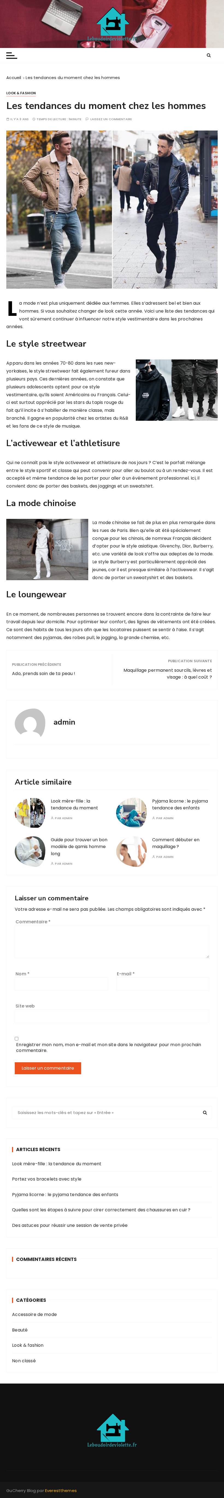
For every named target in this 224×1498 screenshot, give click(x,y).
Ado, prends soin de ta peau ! (43, 673)
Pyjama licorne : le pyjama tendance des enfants (65, 1194)
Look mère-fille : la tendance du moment (56, 1164)
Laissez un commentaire (111, 119)
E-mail (126, 974)
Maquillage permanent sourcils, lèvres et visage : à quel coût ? (167, 673)
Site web (25, 1006)
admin (67, 818)
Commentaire (33, 922)
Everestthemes (61, 1490)
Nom (23, 974)
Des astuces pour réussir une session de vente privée (70, 1225)
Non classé (24, 1361)
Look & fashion (21, 93)
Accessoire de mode (34, 1314)
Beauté (20, 1330)
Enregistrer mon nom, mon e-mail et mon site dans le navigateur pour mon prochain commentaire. (108, 1047)
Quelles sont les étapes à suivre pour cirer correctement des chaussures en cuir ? (101, 1210)
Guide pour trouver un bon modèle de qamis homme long (79, 847)
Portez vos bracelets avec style (46, 1179)
